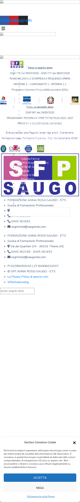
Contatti (22, 202)
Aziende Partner (30, 158)
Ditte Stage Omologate (34, 162)
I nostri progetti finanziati (35, 199)
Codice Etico (28, 86)
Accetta (40, 478)
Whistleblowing (30, 102)
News (20, 187)
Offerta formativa (31, 110)
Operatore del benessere (35, 146)
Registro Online (30, 175)
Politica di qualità (31, 82)
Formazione (25, 106)
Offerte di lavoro (29, 166)
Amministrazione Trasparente (38, 94)
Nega (40, 488)
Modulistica (27, 179)
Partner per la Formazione (36, 154)
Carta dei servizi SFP (33, 90)
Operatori (23, 183)
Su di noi (22, 74)
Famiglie (22, 171)
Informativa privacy (32, 98)
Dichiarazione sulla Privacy (41, 496)
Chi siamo (26, 78)
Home (20, 70)
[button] (74, 442)
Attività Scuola (40, 193)
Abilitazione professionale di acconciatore (44, 150)
